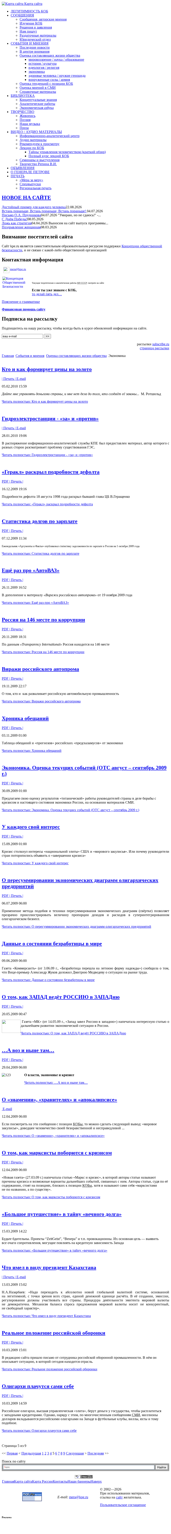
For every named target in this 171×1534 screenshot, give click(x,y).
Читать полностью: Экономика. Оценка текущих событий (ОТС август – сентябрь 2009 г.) (70, 810)
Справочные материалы (38, 92)
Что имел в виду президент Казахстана (49, 1267)
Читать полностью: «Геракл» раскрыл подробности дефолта (47, 504)
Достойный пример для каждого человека (34, 207)
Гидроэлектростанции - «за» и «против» (50, 418)
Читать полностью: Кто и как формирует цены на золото (45, 401)
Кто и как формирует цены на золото (47, 369)
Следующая (75, 1453)
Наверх (96, 1481)
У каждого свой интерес (31, 827)
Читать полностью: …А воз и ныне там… (56, 1082)
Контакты (60, 1481)
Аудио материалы (33, 140)
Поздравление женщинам (21, 227)
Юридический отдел (35, 39)
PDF (5, 481)
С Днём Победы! (14, 219)
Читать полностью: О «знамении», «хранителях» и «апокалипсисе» (53, 1136)
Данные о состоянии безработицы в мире (52, 943)
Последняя (96, 1453)
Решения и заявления (36, 27)
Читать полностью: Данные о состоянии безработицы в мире (48, 980)
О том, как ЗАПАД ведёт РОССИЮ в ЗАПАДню (61, 997)
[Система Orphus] (84, 1477)
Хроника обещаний (25, 718)
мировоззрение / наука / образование (56, 59)
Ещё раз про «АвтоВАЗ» (30, 570)
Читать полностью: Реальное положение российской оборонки (49, 1369)
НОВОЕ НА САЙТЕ (26, 197)
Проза (24, 128)
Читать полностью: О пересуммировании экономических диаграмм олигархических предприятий (76, 926)
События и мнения (30, 356)
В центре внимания (34, 51)
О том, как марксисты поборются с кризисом (57, 1153)
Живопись (27, 116)
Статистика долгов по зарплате (39, 521)
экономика (36, 71)
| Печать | (9, 379)
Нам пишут (28, 31)
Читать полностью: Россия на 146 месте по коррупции (43, 652)
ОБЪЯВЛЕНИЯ (23, 168)
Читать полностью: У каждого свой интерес (35, 863)
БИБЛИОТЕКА (23, 96)
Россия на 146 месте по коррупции (43, 620)
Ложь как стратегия (17, 223)
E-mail (21, 379)
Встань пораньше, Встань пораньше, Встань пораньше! (44, 211)
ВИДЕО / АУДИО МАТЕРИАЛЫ (36, 132)
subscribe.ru (160, 344)
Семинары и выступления (39, 160)
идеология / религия (43, 67)
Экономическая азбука (37, 108)
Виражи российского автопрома (40, 669)
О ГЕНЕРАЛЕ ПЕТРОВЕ (30, 172)
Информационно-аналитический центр (49, 136)
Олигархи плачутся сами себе (38, 1386)
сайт (119, 1497)
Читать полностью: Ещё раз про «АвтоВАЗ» (35, 602)
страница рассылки (154, 348)
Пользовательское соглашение (123, 1505)
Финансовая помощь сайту (23, 309)
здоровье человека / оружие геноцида (57, 75)
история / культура (42, 63)
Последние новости (35, 47)
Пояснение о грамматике (21, 302)
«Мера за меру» (31, 180)
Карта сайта (32, 4)
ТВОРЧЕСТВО (22, 112)
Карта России (42, 1481)
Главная (8, 356)
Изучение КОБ (31, 23)
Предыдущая (31, 1453)
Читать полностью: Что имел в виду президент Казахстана (46, 1316)
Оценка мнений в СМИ (38, 88)
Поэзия (25, 120)
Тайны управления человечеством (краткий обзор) (67, 152)
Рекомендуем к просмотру (39, 144)
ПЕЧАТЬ (17, 176)
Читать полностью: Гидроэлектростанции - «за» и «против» (47, 455)
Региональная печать (35, 188)
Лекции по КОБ (32, 148)
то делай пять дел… (47, 294)
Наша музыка (30, 124)
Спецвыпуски (30, 184)
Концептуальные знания (38, 100)
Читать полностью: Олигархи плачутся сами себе (39, 1430)
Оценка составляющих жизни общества (50, 55)
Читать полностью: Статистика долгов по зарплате (40, 553)
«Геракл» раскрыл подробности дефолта (51, 472)
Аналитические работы (37, 104)
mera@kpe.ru (18, 269)
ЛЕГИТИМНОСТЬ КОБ (29, 11)
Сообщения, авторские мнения (43, 19)
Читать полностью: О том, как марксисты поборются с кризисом (51, 1197)
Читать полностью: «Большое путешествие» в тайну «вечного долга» (54, 1250)
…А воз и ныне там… (28, 1050)
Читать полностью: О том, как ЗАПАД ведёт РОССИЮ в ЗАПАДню (73, 1033)
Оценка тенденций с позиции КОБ (46, 83)
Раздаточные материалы (38, 35)
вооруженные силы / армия (49, 79)
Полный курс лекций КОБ (48, 156)
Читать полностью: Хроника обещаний (31, 750)
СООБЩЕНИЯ (22, 15)
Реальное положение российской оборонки (53, 1333)
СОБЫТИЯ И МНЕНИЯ (30, 43)
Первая (12, 1453)
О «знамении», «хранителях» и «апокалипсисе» (59, 1100)
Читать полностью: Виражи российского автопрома (41, 701)
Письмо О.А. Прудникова (21, 215)
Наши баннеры (79, 1481)
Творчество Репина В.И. (38, 164)
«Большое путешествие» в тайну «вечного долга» (62, 1214)
